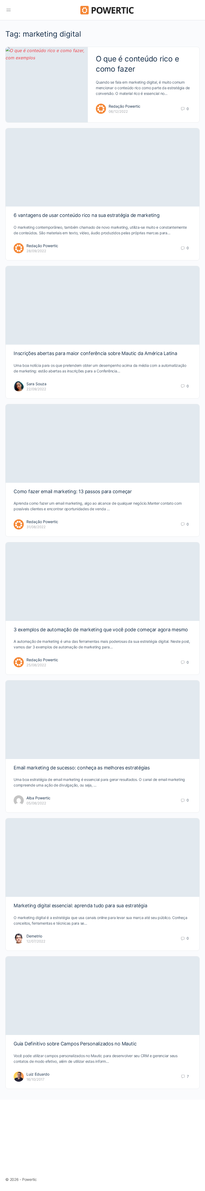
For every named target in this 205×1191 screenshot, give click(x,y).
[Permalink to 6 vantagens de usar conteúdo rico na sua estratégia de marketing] (102, 167)
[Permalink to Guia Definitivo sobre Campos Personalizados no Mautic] (102, 995)
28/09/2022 (36, 251)
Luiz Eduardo (37, 1074)
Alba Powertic (38, 798)
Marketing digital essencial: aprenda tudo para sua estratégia (80, 905)
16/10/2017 (35, 1079)
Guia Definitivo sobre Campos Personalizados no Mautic (75, 1043)
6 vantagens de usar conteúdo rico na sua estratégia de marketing (87, 215)
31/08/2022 (36, 527)
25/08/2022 (36, 665)
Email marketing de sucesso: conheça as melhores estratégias (82, 767)
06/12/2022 (118, 111)
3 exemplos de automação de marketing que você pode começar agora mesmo (101, 629)
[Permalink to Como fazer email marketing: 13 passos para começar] (102, 443)
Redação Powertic (124, 106)
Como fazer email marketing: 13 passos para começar (73, 491)
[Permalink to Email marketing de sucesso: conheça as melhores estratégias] (102, 719)
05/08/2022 (36, 803)
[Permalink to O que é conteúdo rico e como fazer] (47, 84)
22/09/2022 (36, 389)
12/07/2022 (35, 941)
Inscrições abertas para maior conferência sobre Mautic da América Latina (95, 353)
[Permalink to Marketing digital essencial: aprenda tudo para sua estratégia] (102, 857)
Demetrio (34, 936)
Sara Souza (36, 384)
